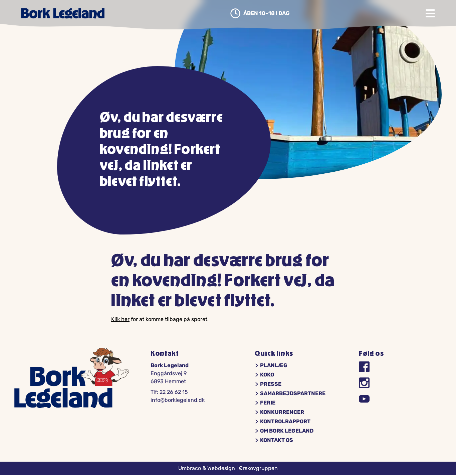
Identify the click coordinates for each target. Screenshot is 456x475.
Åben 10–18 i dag (266, 13)
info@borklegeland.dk (178, 400)
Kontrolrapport (285, 421)
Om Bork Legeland (286, 431)
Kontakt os (276, 440)
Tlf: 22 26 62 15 (169, 392)
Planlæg (273, 365)
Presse (270, 384)
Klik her (120, 319)
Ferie (267, 403)
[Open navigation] (430, 13)
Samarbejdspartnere (292, 393)
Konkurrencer (282, 412)
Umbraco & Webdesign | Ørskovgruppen (228, 468)
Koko (267, 374)
